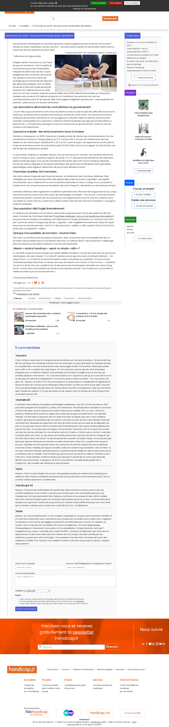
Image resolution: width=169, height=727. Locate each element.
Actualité (31, 298)
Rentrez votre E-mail (27, 647)
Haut (134, 722)
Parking (130, 229)
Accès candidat (143, 194)
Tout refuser (116, 3)
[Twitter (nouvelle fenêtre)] (39, 283)
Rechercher (110, 18)
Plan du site (52, 669)
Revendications (45, 298)
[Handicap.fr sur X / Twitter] (153, 643)
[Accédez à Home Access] (132, 713)
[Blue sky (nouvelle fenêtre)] (35, 283)
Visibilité (19, 590)
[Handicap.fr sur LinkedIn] (143, 643)
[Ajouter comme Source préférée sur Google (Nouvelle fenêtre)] (163, 643)
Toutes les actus (145, 77)
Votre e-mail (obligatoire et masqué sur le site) (88, 563)
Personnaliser (132, 3)
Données (120, 669)
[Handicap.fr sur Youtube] (160, 643)
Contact (65, 669)
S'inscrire (111, 646)
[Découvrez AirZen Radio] (68, 713)
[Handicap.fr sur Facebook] (146, 643)
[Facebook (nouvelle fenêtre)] (32, 283)
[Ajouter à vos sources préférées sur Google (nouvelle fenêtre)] (42, 283)
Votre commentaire (25, 573)
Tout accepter (99, 3)
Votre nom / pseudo (25, 563)
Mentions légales (105, 669)
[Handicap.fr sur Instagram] (157, 643)
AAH (33, 160)
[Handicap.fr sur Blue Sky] (150, 643)
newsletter (83, 632)
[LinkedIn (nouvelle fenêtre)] (29, 283)
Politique (57, 298)
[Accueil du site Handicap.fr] (22, 670)
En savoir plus (145, 238)
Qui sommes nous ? (137, 669)
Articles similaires (84, 298)
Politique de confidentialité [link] (84, 9)
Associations (69, 298)
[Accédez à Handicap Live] (100, 713)
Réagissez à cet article (28, 294)
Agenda (130, 226)
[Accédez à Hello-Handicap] (36, 713)
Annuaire (130, 232)
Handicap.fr (96, 722)
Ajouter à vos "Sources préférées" (145, 85)
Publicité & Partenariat (83, 669)
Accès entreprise (144, 205)
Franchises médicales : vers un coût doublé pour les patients (83, 216)
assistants (80, 601)
